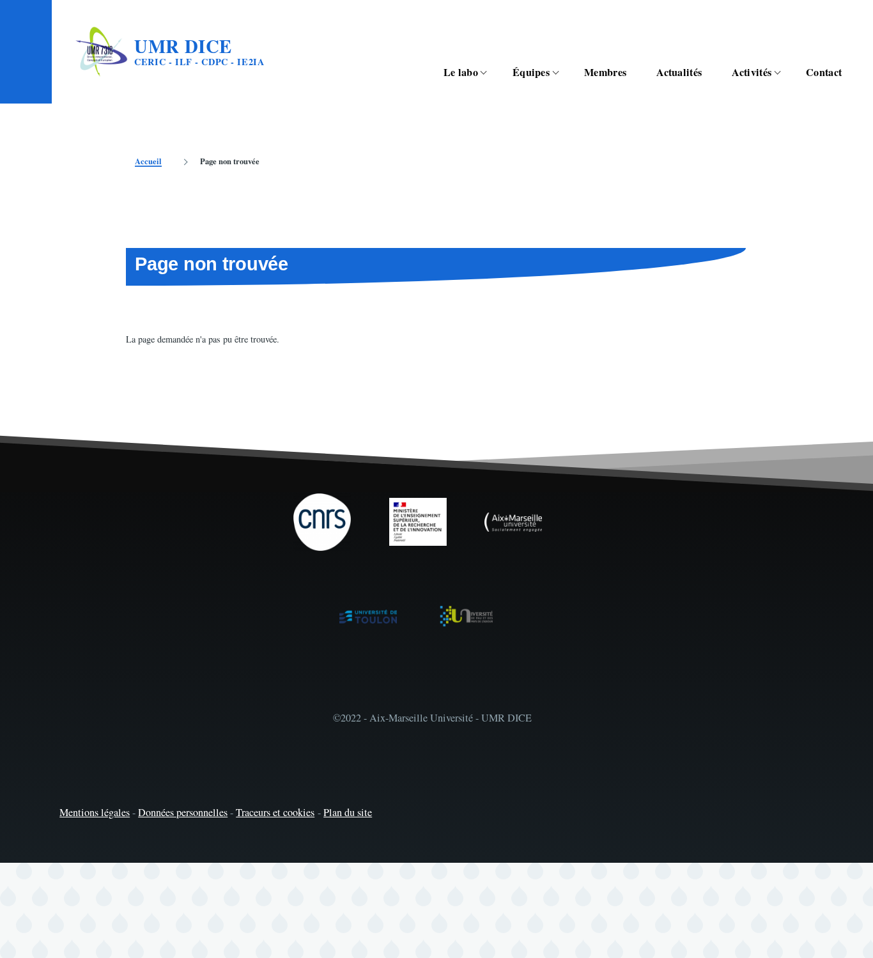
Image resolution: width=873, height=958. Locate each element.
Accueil (148, 161)
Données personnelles (183, 812)
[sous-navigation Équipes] (562, 72)
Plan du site (347, 812)
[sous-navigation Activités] (784, 72)
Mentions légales (94, 812)
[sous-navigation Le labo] (491, 72)
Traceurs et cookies (275, 812)
